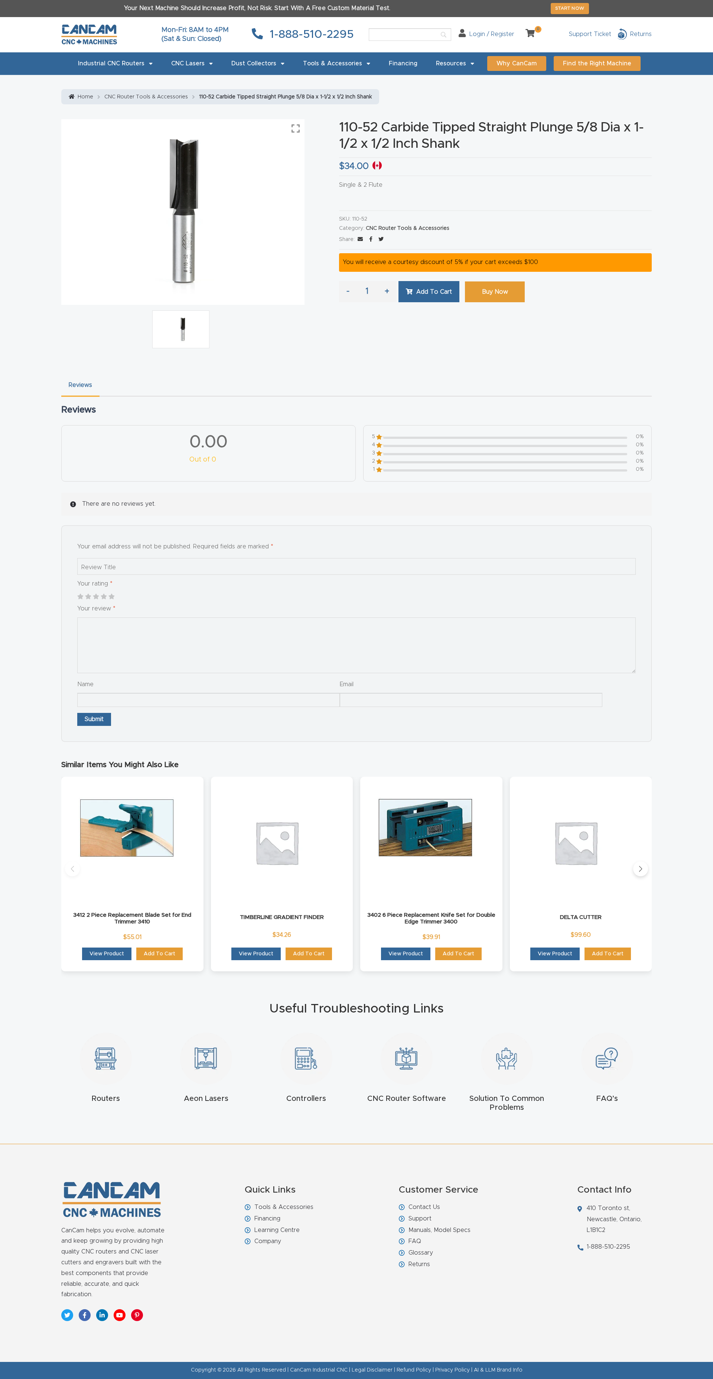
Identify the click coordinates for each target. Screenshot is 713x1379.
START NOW (570, 8)
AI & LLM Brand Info (498, 1370)
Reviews (80, 385)
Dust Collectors (253, 63)
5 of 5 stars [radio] (111, 597)
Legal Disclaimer (372, 1370)
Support (420, 1219)
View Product (106, 953)
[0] (527, 34)
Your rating (95, 584)
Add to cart (434, 292)
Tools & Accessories (332, 63)
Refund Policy (414, 1370)
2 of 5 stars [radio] (88, 597)
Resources (451, 63)
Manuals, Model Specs (439, 1230)
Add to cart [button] (159, 953)
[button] (72, 868)
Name (85, 684)
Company (267, 1241)
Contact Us (424, 1207)
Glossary (420, 1253)
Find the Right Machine (597, 63)
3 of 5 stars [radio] (96, 597)
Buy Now (495, 292)
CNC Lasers (188, 63)
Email (347, 684)
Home (85, 97)
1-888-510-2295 (310, 34)
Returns (419, 1264)
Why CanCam (517, 63)
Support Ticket (590, 34)
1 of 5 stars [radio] (80, 597)
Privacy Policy (452, 1370)
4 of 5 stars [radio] (104, 597)
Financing (403, 63)
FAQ (414, 1241)
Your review (96, 609)
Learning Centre (277, 1230)
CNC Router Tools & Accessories (146, 97)
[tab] (80, 385)
